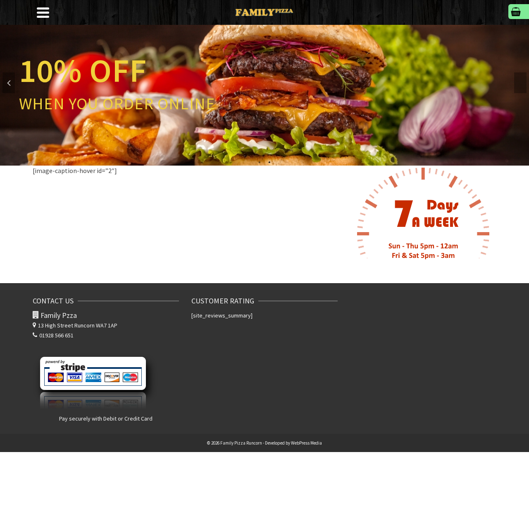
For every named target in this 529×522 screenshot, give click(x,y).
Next (520, 82)
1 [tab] (259, 161)
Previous (8, 82)
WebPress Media (306, 443)
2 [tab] (269, 161)
